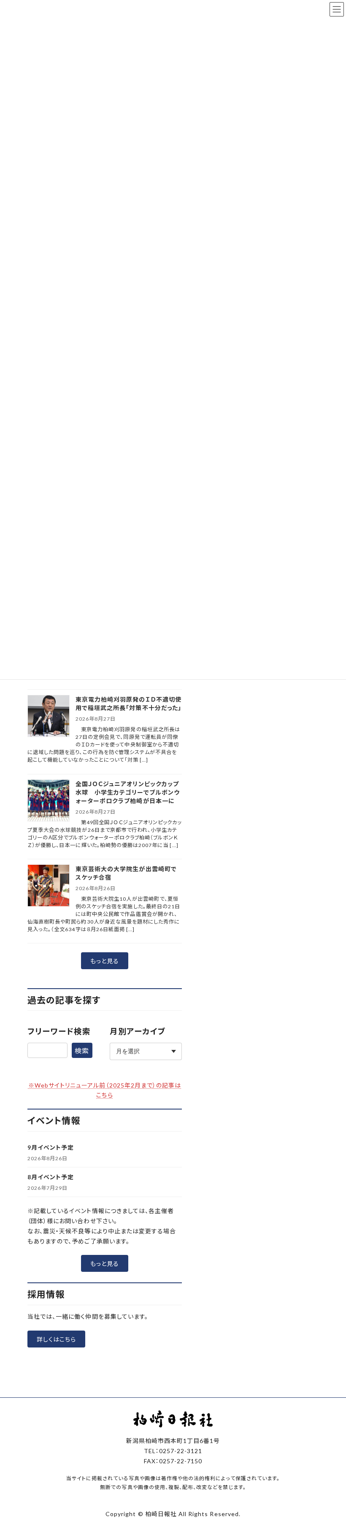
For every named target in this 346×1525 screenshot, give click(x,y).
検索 (82, 1051)
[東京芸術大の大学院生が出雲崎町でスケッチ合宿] (48, 886)
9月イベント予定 (50, 1147)
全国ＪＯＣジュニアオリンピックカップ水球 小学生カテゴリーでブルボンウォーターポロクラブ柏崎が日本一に (128, 792)
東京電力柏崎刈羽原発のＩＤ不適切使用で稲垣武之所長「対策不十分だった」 (128, 703)
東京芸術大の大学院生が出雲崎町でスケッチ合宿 (126, 873)
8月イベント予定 (50, 1177)
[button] (104, 960)
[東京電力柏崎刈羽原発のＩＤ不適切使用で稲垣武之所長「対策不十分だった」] (48, 716)
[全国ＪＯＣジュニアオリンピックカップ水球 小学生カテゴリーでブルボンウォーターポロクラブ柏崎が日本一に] (48, 801)
